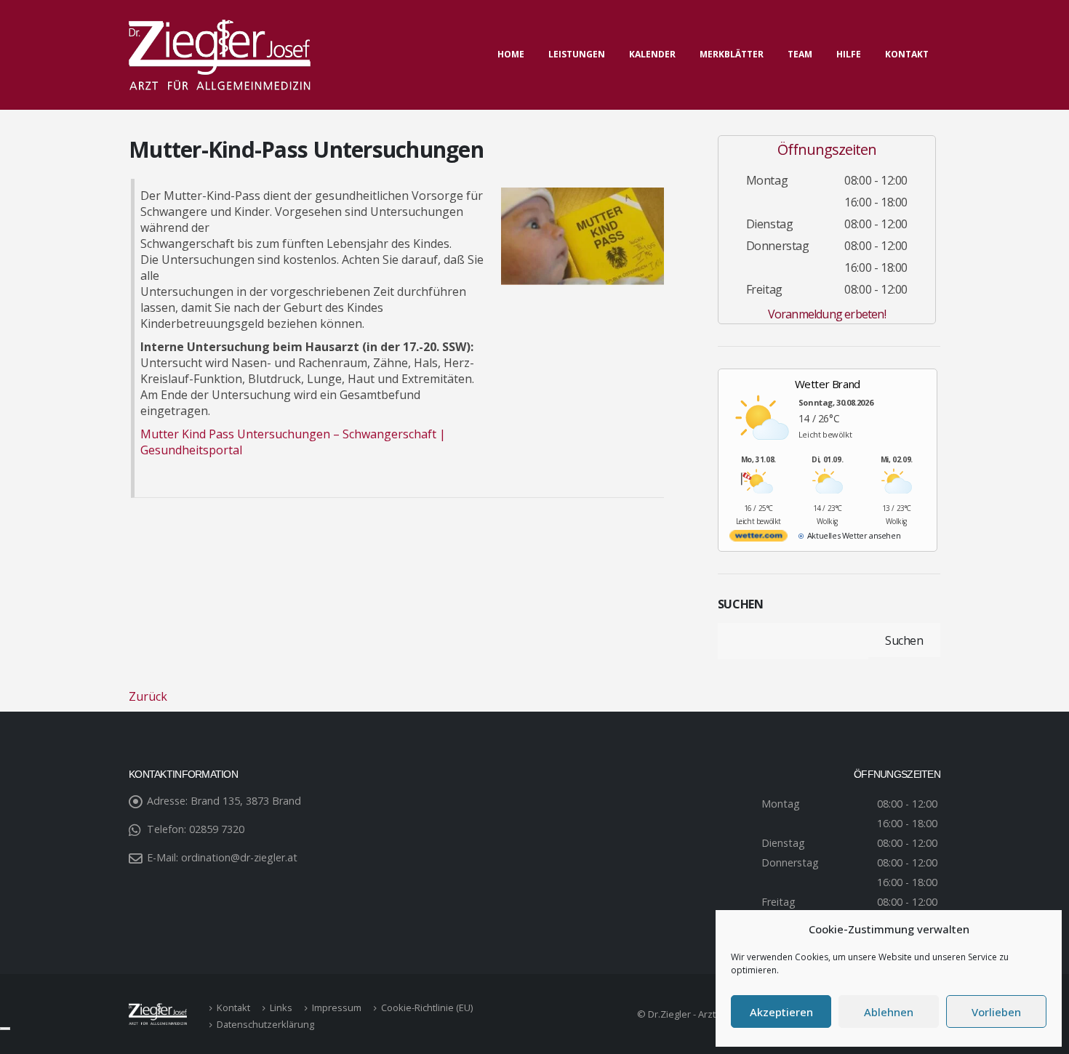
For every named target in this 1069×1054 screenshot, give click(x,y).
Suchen (741, 604)
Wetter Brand (827, 384)
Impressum (336, 1007)
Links (281, 1007)
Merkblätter (732, 54)
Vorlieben (996, 1012)
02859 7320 (216, 829)
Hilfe (848, 54)
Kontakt (907, 54)
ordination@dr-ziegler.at (239, 857)
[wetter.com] (758, 538)
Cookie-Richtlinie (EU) (427, 1007)
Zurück (148, 696)
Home (510, 54)
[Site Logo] (220, 55)
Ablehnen (888, 1012)
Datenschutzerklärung (265, 1024)
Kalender (652, 54)
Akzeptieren (781, 1012)
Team (800, 54)
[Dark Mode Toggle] (5, 1028)
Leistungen (576, 54)
